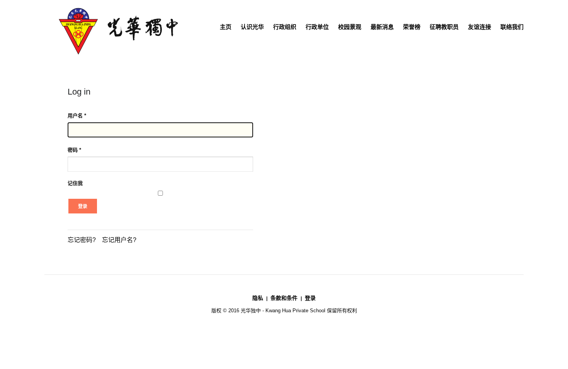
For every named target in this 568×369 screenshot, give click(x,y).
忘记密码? (82, 240)
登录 (82, 206)
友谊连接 (479, 27)
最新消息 (382, 27)
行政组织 (284, 27)
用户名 (77, 115)
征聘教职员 (444, 27)
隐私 (257, 298)
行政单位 (317, 27)
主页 (225, 27)
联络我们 (512, 27)
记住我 (75, 183)
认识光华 (252, 27)
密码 (74, 150)
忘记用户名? (119, 240)
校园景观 (349, 27)
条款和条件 (284, 298)
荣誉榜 (411, 27)
